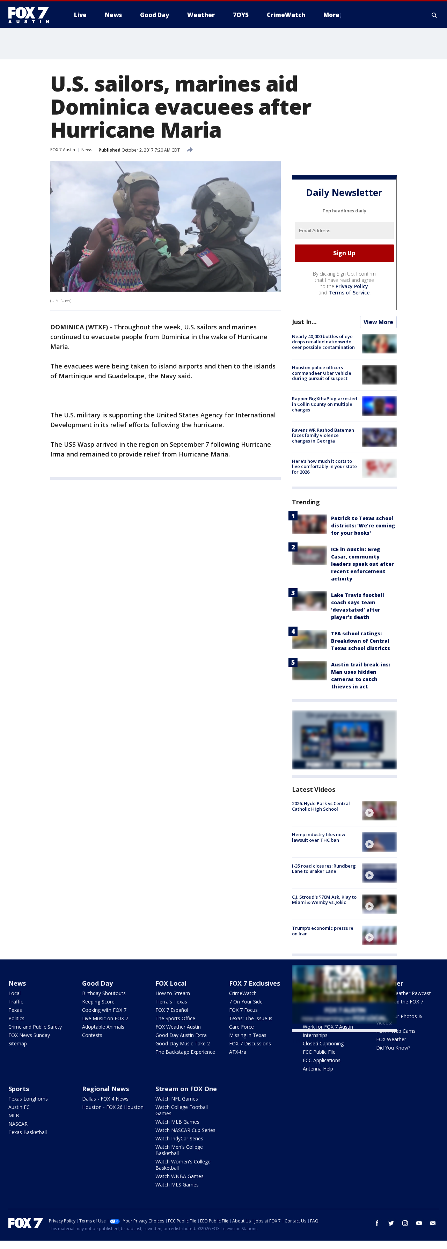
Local (14, 993)
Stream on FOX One (186, 1088)
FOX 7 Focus (243, 1010)
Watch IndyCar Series (179, 1138)
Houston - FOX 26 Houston (113, 1107)
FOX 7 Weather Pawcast (403, 993)
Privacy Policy (352, 286)
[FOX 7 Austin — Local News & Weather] (31, 15)
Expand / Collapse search (434, 15)
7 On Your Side (246, 1001)
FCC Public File (319, 1052)
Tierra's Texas (171, 1001)
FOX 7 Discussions (250, 1043)
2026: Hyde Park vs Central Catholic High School (321, 806)
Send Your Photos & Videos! (399, 1019)
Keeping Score (98, 1001)
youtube (419, 1223)
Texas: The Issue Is (250, 1018)
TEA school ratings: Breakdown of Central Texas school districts (360, 640)
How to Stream (172, 993)
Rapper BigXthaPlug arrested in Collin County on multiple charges (324, 403)
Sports (18, 1088)
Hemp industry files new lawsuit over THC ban (318, 837)
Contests (92, 1035)
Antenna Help (318, 1068)
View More (378, 322)
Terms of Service (349, 292)
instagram (405, 1223)
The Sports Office (175, 1018)
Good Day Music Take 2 (182, 1043)
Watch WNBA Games (179, 1176)
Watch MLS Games (177, 1184)
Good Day (97, 983)
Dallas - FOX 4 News (105, 1098)
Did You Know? (393, 1047)
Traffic (15, 1001)
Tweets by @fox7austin (322, 1040)
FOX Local (170, 983)
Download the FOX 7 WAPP (399, 1004)
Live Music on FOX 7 (105, 1018)
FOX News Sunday (29, 1035)
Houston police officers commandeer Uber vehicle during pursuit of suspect (321, 372)
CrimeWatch (243, 993)
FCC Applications (321, 1060)
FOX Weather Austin (178, 1026)
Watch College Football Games (181, 1110)
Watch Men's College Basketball (179, 1150)
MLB (13, 1115)
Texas (15, 1010)
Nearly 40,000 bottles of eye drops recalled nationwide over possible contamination (323, 341)
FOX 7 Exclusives (254, 983)
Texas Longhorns (28, 1098)
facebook (377, 1223)
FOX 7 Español (171, 1010)
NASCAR (18, 1123)
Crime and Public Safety (35, 1026)
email (433, 1223)
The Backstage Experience (185, 1052)
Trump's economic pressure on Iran (322, 931)
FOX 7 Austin (62, 150)
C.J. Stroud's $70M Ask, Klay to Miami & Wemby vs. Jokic (324, 900)
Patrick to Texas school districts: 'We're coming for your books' (363, 525)
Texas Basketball (27, 1132)
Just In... (304, 321)
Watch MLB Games (177, 1121)
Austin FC (19, 1107)
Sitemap (17, 1043)
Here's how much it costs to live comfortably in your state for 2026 (324, 466)
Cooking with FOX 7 (104, 1010)
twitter (391, 1223)
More (331, 15)
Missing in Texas (247, 1035)
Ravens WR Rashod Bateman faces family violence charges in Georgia (323, 435)
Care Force (241, 1026)
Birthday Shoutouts (104, 993)
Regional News (105, 1088)
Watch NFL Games (176, 1098)
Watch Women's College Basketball (183, 1164)
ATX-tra (237, 1052)
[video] (379, 810)
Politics (16, 1018)
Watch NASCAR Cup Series (185, 1130)
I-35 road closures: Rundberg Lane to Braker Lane (324, 869)
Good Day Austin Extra (181, 1035)
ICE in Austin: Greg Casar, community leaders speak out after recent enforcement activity (362, 564)
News (86, 150)
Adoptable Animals (103, 1026)
